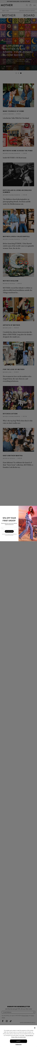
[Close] (35, 1028)
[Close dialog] (35, 507)
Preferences (19, 1044)
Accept (18, 1041)
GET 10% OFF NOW (9, 531)
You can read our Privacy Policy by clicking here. (22, 1036)
